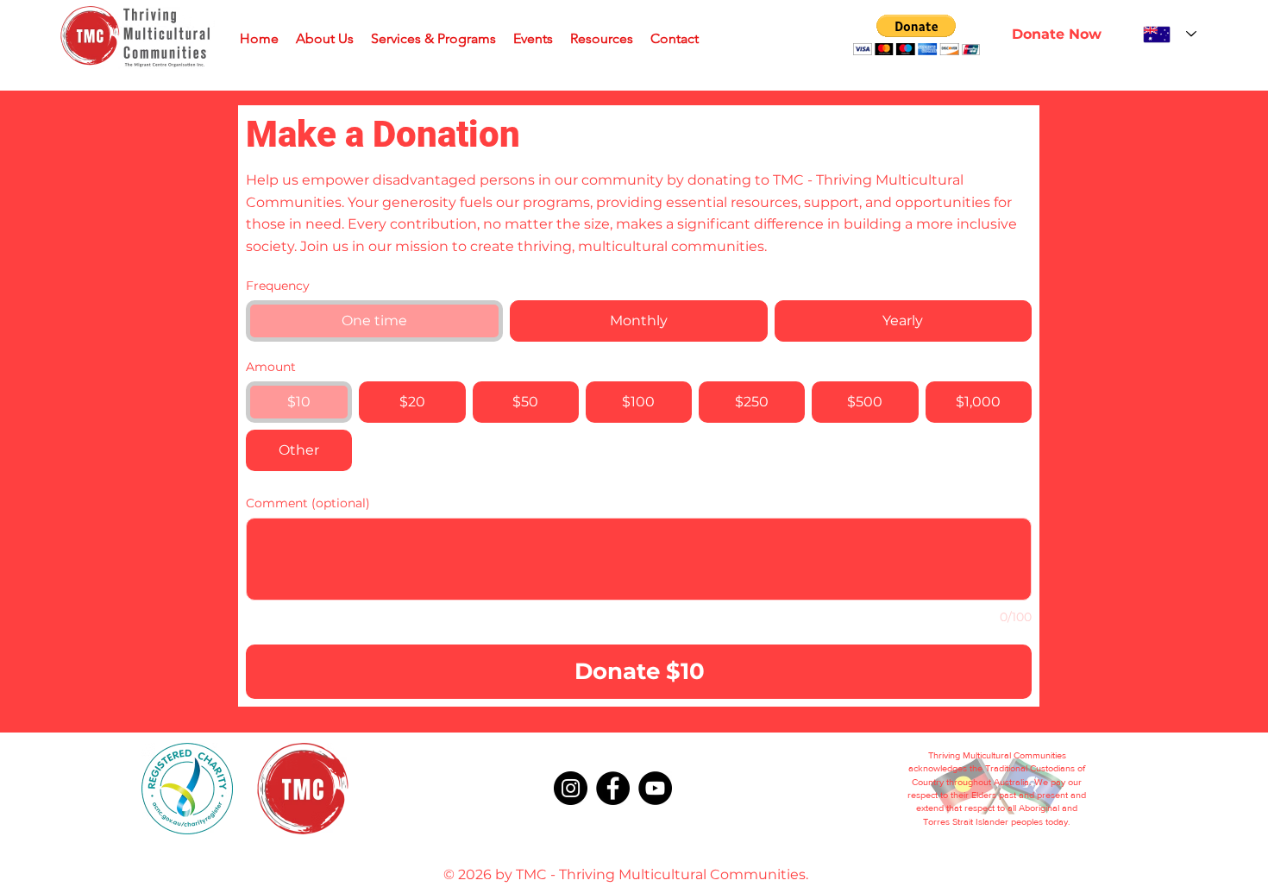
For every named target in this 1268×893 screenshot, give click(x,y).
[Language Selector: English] (1169, 34)
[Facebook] (613, 788)
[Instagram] (570, 788)
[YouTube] (655, 788)
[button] (916, 35)
